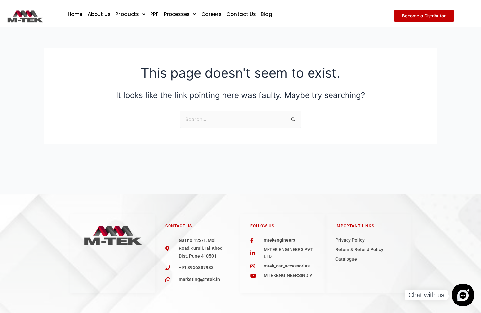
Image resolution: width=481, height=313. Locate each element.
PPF (154, 14)
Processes (177, 14)
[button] (130, 14)
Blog (266, 14)
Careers (211, 14)
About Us (99, 14)
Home (75, 14)
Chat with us (426, 295)
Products (127, 14)
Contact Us (241, 14)
